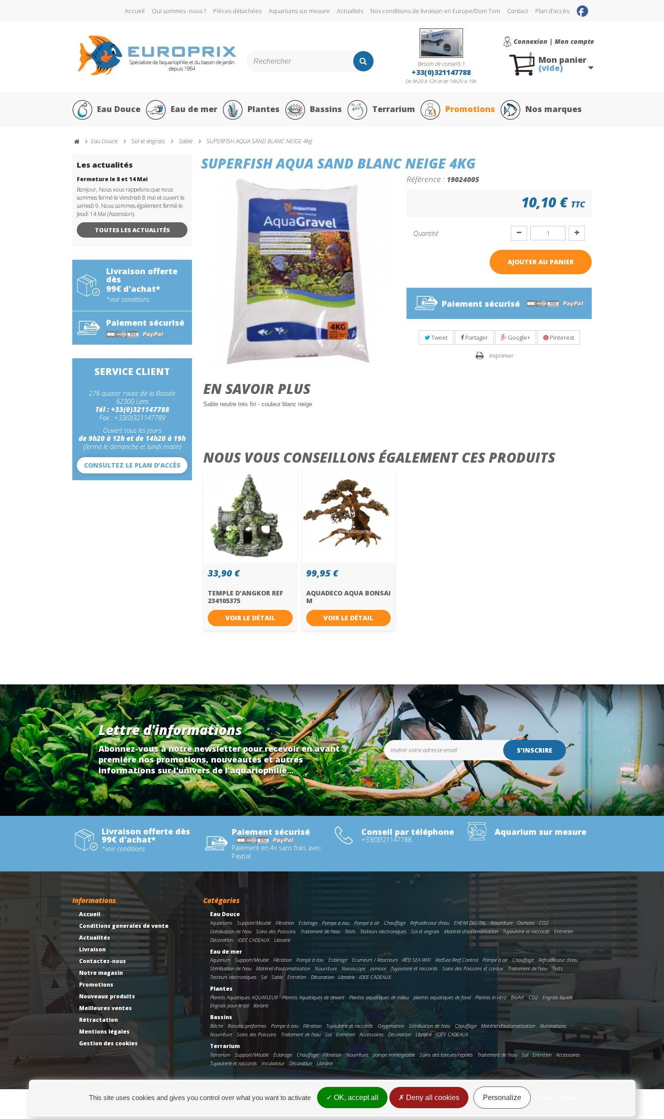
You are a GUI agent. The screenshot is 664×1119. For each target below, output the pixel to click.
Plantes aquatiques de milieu (379, 997)
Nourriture (502, 922)
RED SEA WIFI (416, 959)
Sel (264, 977)
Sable (277, 977)
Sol (328, 1034)
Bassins (326, 108)
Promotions (470, 108)
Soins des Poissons (276, 931)
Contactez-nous (102, 961)
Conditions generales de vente (123, 926)
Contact (517, 11)
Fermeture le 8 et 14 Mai (112, 179)
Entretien (563, 931)
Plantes (264, 108)
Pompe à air (366, 922)
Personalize (502, 1097)
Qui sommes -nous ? (179, 11)
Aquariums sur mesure (299, 11)
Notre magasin (101, 973)
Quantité (425, 233)
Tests (350, 931)
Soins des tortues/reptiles (446, 1054)
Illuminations (553, 1025)
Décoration (221, 939)
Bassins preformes (247, 1025)
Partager (476, 337)
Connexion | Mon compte (554, 41)
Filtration (285, 922)
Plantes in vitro (490, 997)
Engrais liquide (557, 997)
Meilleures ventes (105, 1008)
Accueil (135, 11)
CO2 (543, 922)
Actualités (350, 11)
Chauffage (395, 922)
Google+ (518, 337)
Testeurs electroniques (383, 931)
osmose (378, 968)
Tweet (439, 337)
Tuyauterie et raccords (526, 931)
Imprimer (501, 355)
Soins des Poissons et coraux (472, 968)
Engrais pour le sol (229, 1005)
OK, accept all (355, 1097)
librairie (260, 1005)
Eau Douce (118, 108)
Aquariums (221, 922)
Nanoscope (353, 968)
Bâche (216, 1025)
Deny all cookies (431, 1097)
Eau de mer (194, 108)
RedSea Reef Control (456, 959)
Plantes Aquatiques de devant (313, 997)
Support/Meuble (254, 922)
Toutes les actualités (132, 230)
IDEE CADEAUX (254, 939)
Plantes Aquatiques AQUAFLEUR (244, 997)
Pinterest (561, 337)
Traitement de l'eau (320, 931)
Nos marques (553, 108)
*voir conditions (128, 299)
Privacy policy (556, 1097)
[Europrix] (157, 55)
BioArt (517, 997)
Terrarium (393, 108)
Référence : (426, 179)
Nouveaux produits (107, 996)
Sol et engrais (425, 931)
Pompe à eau (336, 922)
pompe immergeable (394, 1054)
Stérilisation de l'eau (231, 931)
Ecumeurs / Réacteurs (375, 959)
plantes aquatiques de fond (442, 997)
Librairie (282, 939)
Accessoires (371, 1034)
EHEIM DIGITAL (470, 922)
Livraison (92, 949)
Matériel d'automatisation (471, 931)
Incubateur (273, 1063)
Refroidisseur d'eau (429, 922)
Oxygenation (391, 1025)
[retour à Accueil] (80, 141)
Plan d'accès (552, 11)
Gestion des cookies (108, 1043)
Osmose (525, 922)
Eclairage (308, 922)
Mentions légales (104, 1031)
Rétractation (98, 1020)
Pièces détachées (237, 11)
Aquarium (220, 959)
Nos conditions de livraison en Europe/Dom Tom (435, 11)
